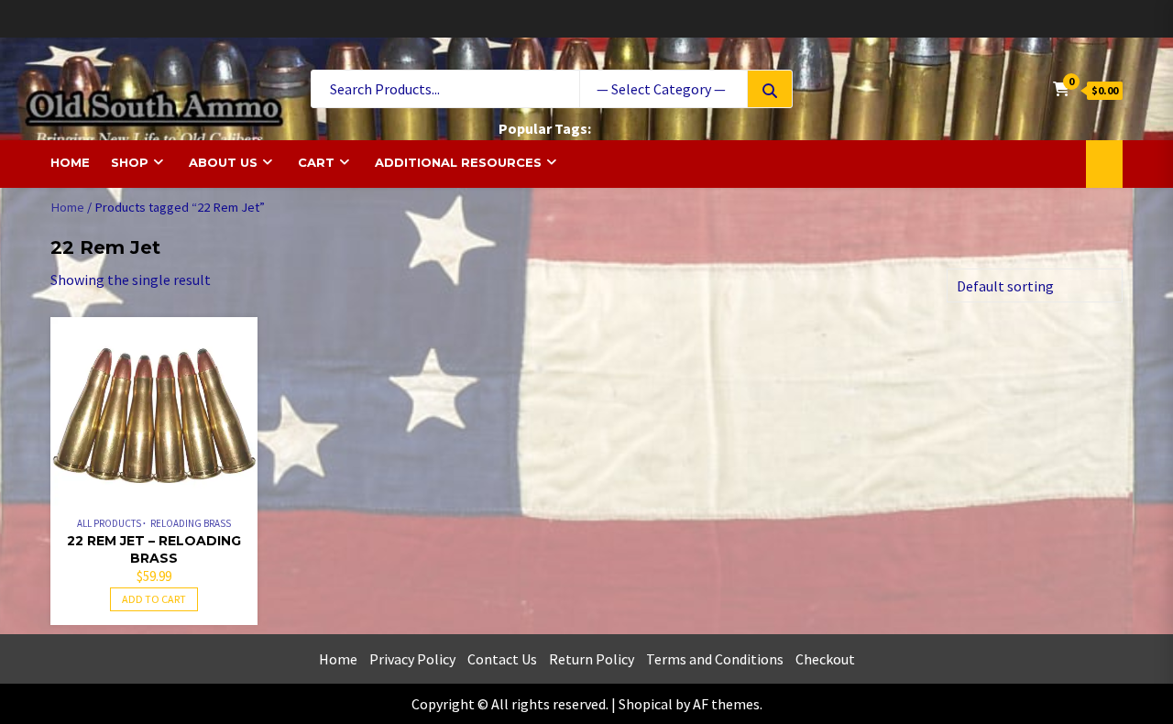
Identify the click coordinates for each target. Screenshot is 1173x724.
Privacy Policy (412, 659)
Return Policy (591, 659)
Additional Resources (458, 162)
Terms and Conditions (715, 659)
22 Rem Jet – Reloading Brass (154, 549)
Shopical (646, 704)
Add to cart (154, 599)
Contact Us (502, 659)
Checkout (825, 659)
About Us (223, 162)
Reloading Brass (190, 523)
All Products (109, 523)
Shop (129, 162)
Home (70, 162)
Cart (316, 162)
